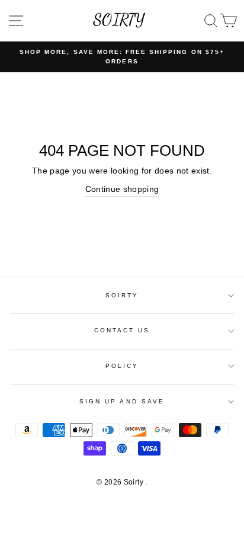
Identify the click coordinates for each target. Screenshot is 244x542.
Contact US (122, 330)
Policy (122, 366)
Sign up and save (122, 401)
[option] (122, 57)
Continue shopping (122, 189)
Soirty (122, 295)
